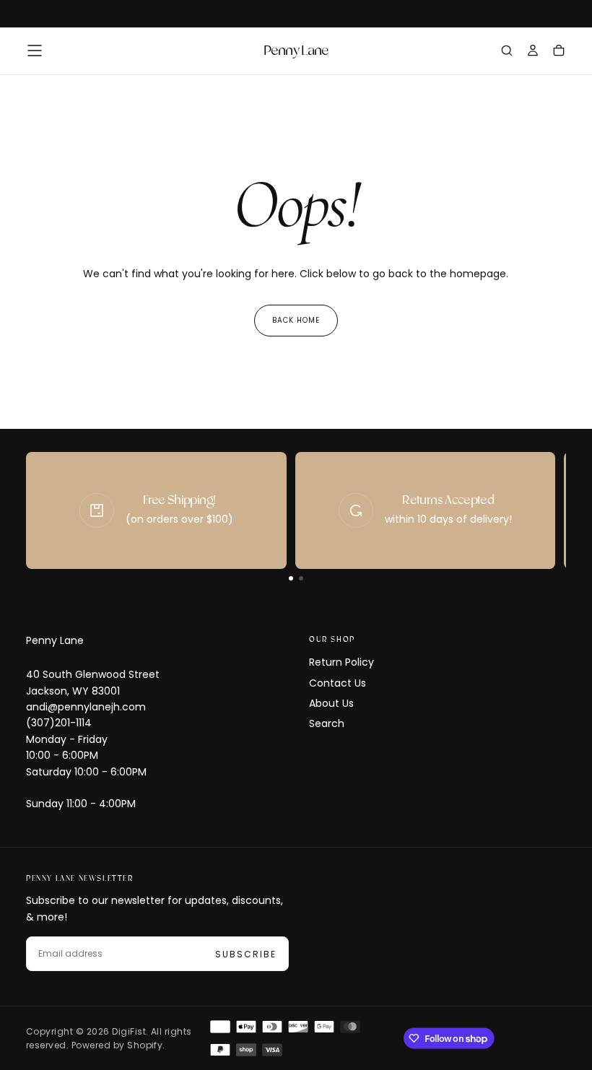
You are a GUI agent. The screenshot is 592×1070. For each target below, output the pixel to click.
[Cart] (559, 52)
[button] (34, 50)
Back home (296, 320)
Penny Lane (55, 640)
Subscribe (246, 954)
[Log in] (533, 52)
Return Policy (341, 662)
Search (326, 723)
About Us (331, 703)
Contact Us (337, 683)
